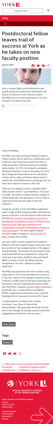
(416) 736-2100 (8, 404)
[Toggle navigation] (5, 23)
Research (7, 342)
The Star (33, 233)
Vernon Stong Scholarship (39, 287)
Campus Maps (7, 407)
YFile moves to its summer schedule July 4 (10, 367)
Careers (5, 419)
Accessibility (7, 416)
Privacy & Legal (7, 414)
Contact (5, 402)
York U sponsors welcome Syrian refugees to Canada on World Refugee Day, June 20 (34, 367)
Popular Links (21, 10)
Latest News (9, 324)
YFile (5, 18)
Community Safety (9, 411)
